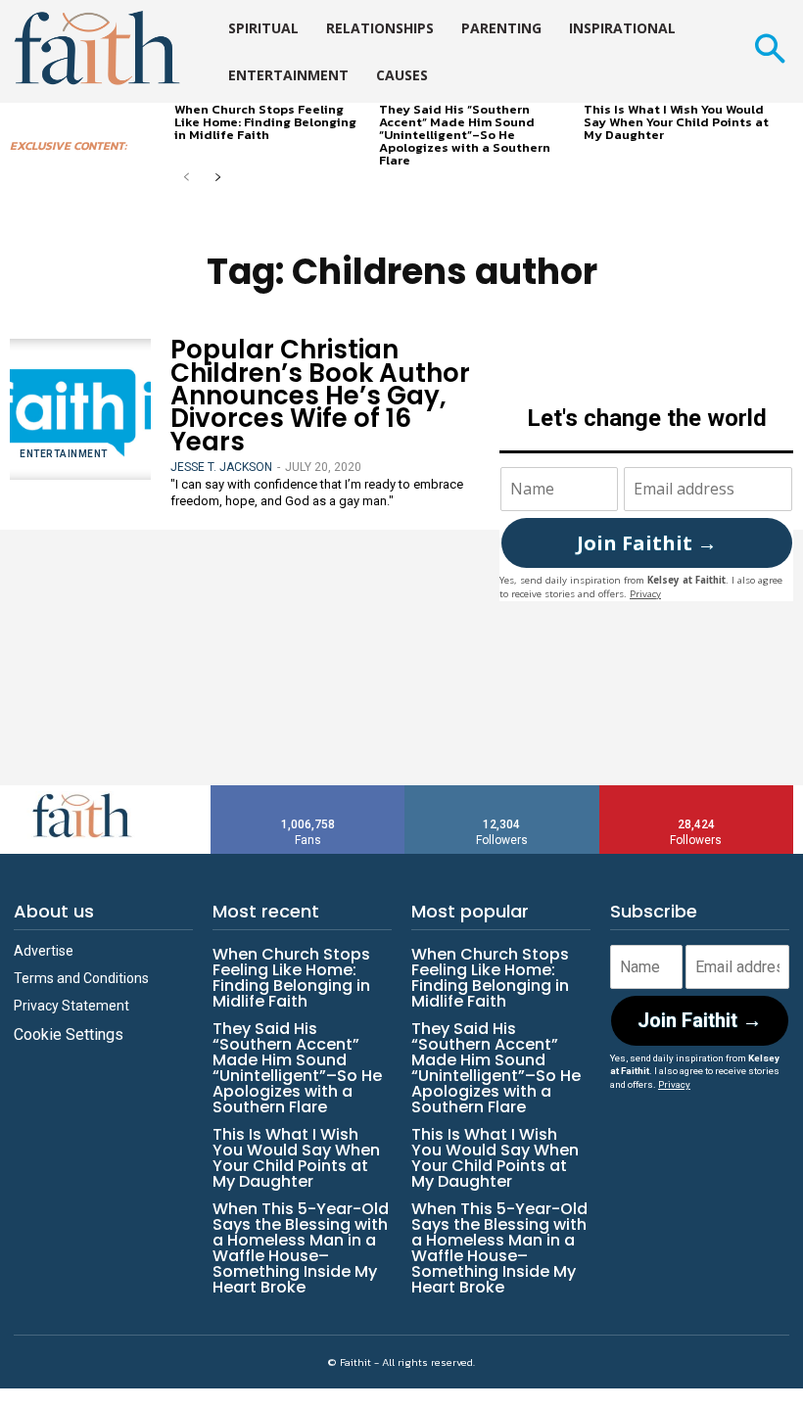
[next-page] (218, 178)
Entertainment (64, 453)
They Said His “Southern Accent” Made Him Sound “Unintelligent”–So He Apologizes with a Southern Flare (464, 134)
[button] (769, 51)
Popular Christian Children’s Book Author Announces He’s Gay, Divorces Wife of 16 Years (320, 395)
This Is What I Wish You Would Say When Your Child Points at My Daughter (676, 122)
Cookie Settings (68, 1034)
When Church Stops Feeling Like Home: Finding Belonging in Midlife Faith (265, 122)
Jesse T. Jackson (221, 467)
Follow (502, 792)
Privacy (645, 593)
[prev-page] (186, 178)
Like (308, 792)
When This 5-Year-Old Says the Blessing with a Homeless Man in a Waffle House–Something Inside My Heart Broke (301, 1248)
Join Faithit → (647, 543)
